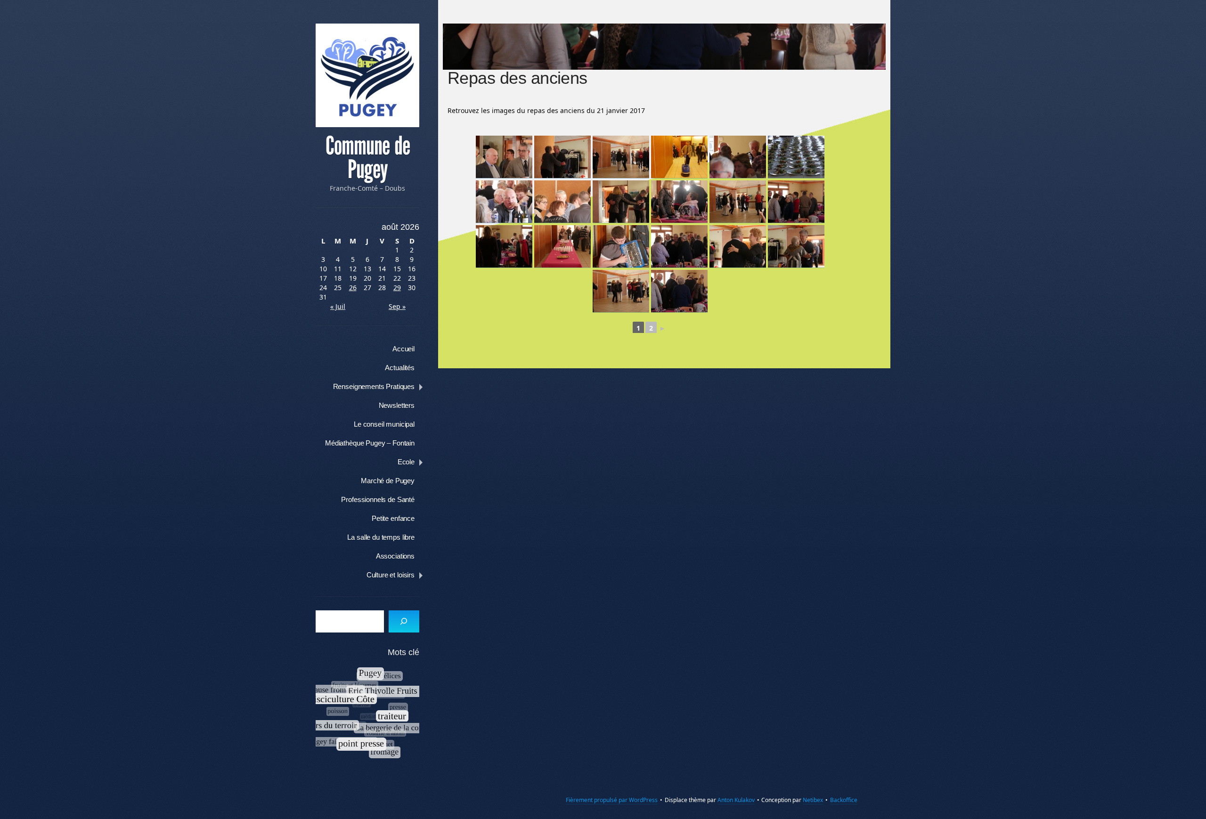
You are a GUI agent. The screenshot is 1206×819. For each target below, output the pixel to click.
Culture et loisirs (391, 575)
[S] (404, 621)
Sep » (397, 306)
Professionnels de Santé (378, 499)
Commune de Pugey (368, 158)
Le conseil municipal (384, 424)
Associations (395, 556)
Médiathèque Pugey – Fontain (370, 443)
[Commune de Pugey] (367, 75)
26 (353, 287)
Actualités (400, 368)
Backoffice (843, 800)
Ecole (406, 462)
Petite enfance (393, 518)
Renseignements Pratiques (374, 386)
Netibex (813, 800)
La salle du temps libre (381, 537)
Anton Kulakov (736, 800)
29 (397, 287)
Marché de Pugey (388, 481)
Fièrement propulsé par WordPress (612, 800)
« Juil (337, 306)
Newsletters (397, 405)
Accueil (403, 349)
